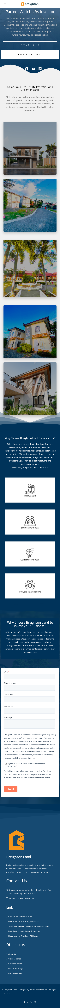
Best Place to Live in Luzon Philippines (24, 931)
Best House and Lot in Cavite (20, 916)
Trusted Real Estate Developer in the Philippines (28, 926)
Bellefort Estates (15, 963)
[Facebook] (26, 68)
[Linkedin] (40, 68)
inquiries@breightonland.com (21, 898)
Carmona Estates (15, 973)
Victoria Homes (14, 958)
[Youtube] (33, 68)
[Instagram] (20, 68)
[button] (30, 54)
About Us (12, 953)
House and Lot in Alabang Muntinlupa (23, 921)
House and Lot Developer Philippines (23, 936)
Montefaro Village (15, 968)
